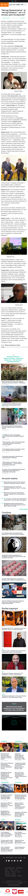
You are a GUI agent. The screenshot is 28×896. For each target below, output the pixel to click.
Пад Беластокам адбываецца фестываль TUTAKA (20, 842)
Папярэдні (1, 892)
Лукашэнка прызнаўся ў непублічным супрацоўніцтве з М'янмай (12, 457)
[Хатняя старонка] (16, 5)
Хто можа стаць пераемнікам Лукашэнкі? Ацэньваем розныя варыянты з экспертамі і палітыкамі (13, 471)
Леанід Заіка (19, 358)
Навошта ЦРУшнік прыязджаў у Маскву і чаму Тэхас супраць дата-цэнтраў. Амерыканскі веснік (13, 602)
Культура (18, 782)
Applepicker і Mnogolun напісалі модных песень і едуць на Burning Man (21, 814)
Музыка (18, 820)
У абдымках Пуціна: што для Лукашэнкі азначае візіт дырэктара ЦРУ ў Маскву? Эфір (20, 765)
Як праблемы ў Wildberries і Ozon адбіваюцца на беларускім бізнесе (11, 404)
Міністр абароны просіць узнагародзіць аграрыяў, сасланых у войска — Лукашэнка (13, 382)
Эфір (24, 857)
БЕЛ (12, 1)
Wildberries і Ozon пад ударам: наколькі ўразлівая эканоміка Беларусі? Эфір (13, 436)
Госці (4, 857)
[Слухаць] (4, 694)
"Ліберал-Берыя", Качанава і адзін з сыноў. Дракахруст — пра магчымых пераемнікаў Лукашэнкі (12, 463)
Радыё (6, 870)
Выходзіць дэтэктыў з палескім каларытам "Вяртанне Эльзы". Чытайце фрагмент (15, 488)
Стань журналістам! (10, 868)
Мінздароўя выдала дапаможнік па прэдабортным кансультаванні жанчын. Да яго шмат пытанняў (15, 505)
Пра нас (20, 875)
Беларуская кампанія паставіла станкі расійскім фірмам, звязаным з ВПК (6, 796)
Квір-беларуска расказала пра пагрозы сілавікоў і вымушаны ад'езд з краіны (14, 482)
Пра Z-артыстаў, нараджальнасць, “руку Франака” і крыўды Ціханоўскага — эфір (21, 775)
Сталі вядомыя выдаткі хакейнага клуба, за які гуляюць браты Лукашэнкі (13, 449)
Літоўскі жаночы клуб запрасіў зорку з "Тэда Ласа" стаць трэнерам (7, 842)
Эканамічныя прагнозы (13, 356)
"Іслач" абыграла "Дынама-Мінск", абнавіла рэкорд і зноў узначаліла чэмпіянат (7, 849)
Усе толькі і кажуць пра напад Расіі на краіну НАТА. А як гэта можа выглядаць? (15, 499)
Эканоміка (22, 18)
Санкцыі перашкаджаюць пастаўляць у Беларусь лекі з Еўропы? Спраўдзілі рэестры (14, 579)
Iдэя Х (16, 857)
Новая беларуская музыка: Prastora (20, 847)
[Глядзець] (2, 403)
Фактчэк (20, 857)
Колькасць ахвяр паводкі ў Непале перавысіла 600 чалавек (14, 732)
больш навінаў (23, 509)
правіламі (20, 883)
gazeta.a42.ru (9, 347)
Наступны (27, 892)
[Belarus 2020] (16, 891)
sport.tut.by (17, 347)
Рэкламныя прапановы (10, 875)
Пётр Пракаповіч (17, 360)
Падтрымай (19, 868)
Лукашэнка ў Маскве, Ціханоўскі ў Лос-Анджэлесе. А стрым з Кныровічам (12, 674)
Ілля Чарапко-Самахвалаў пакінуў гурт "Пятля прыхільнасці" (20, 834)
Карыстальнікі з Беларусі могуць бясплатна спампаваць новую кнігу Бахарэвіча (14, 651)
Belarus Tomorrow (9, 857)
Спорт (3, 820)
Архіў (16, 870)
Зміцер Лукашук (6, 18)
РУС (16, 1)
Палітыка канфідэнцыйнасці (14, 884)
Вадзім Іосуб (8, 360)
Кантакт (14, 873)
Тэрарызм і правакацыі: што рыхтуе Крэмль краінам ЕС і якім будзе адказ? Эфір (14, 696)
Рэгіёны (12, 870)
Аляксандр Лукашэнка (13, 361)
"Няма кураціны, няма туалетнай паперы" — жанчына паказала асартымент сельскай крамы (13, 443)
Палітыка (18, 741)
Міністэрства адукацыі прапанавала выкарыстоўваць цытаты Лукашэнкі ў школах (12, 427)
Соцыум (4, 741)
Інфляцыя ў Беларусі (9, 358)
